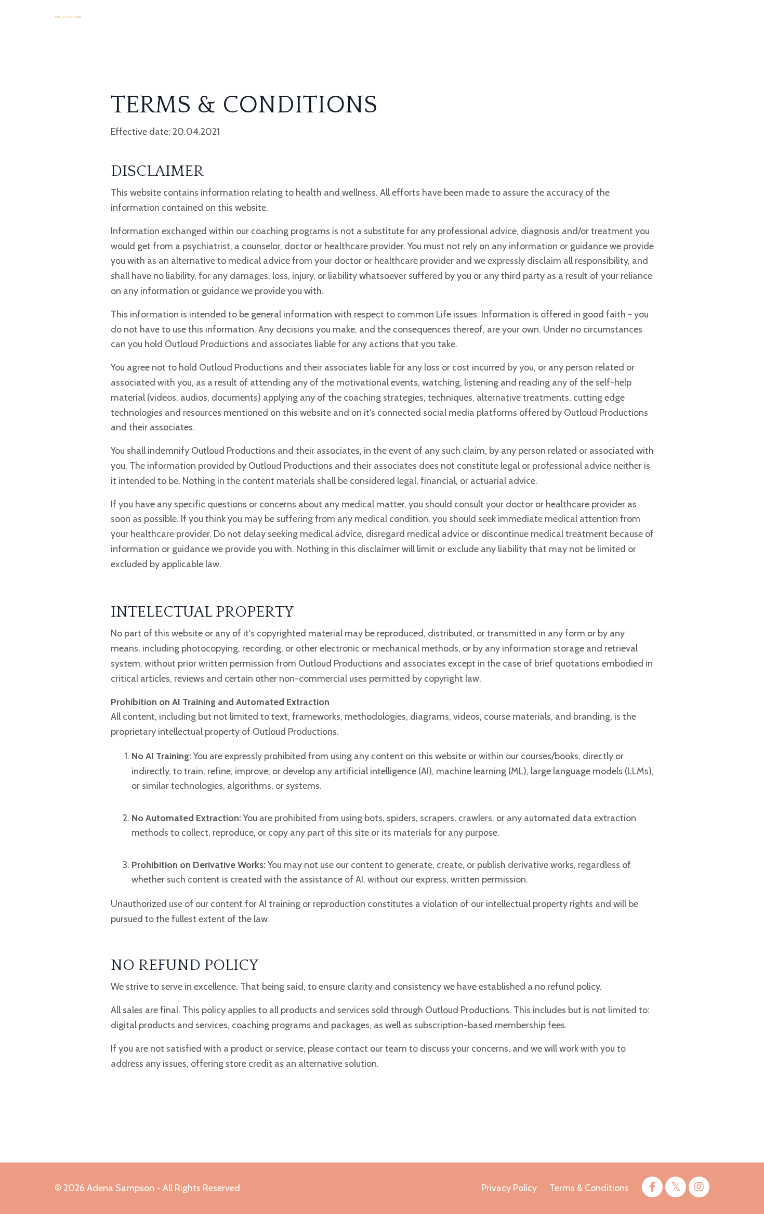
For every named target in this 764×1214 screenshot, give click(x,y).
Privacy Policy (509, 1188)
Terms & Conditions (589, 1188)
